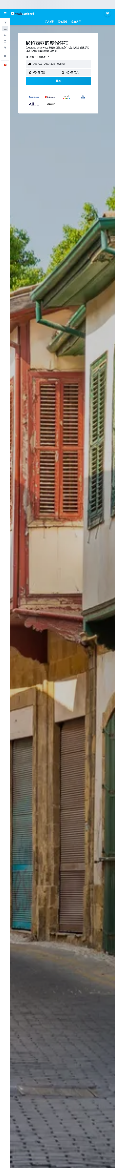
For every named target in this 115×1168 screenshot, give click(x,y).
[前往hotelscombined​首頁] (22, 13)
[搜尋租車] (5, 35)
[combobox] (37, 56)
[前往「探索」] (5, 48)
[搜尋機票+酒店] (5, 41)
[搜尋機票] (5, 22)
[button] (5, 13)
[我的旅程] (5, 56)
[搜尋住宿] (5, 29)
